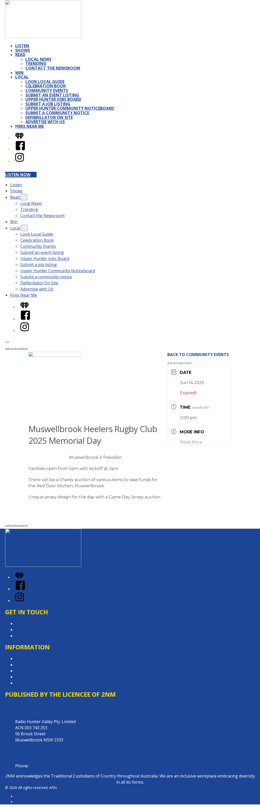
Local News (38, 59)
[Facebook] (20, 149)
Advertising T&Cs (31, 671)
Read (20, 54)
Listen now (17, 174)
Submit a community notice (57, 113)
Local (22, 77)
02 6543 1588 (41, 766)
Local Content (28, 683)
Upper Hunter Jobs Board (53, 99)
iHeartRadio (25, 801)
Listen (22, 46)
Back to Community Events (198, 354)
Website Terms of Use (36, 677)
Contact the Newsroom (52, 68)
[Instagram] (19, 161)
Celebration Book (45, 86)
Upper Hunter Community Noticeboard (69, 108)
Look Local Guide (44, 81)
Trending (35, 63)
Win (19, 72)
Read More (191, 442)
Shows (22, 50)
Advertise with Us (45, 122)
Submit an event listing (52, 95)
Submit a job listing (47, 104)
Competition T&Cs (32, 664)
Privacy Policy (28, 658)
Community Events (46, 90)
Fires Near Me (29, 126)
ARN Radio (24, 796)
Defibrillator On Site (49, 117)
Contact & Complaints (35, 623)
